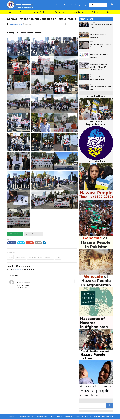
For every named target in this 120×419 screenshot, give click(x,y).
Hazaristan (78, 12)
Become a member (98, 5)
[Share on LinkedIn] (44, 242)
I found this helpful (15, 234)
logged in (18, 269)
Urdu (65, 5)
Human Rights (39, 12)
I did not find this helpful (34, 234)
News (22, 12)
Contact (51, 416)
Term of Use (59, 416)
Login (85, 5)
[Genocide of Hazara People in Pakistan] (96, 225)
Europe (10, 257)
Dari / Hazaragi (75, 5)
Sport (109, 12)
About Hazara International (39, 416)
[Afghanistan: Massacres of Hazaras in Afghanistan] (96, 308)
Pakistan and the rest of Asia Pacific (40, 257)
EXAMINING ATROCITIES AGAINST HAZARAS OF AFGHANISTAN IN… (98, 67)
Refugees (59, 12)
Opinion (95, 12)
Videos (58, 257)
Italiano (58, 5)
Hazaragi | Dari (96, 416)
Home (10, 12)
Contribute (68, 416)
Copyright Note (78, 416)
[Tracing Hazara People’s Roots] (96, 405)
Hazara (18, 282)
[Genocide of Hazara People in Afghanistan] (96, 268)
